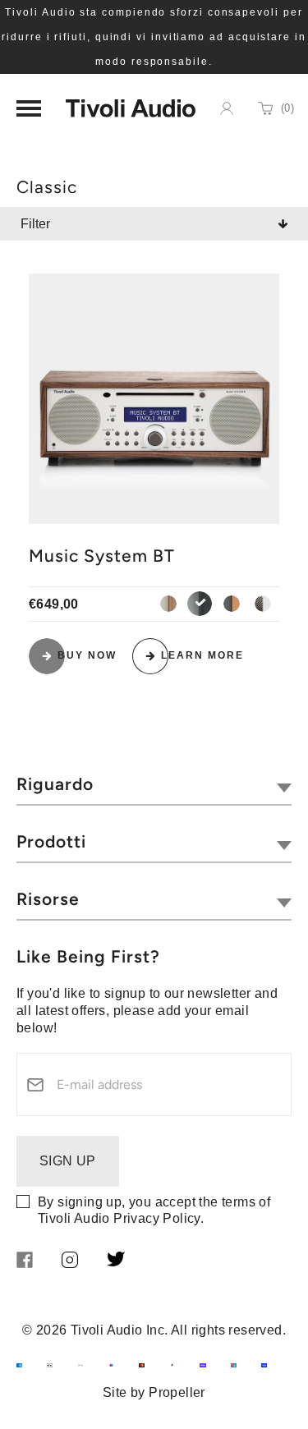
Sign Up (67, 1161)
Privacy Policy (156, 1218)
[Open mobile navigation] (28, 108)
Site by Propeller (154, 1392)
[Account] (226, 108)
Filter (35, 224)
